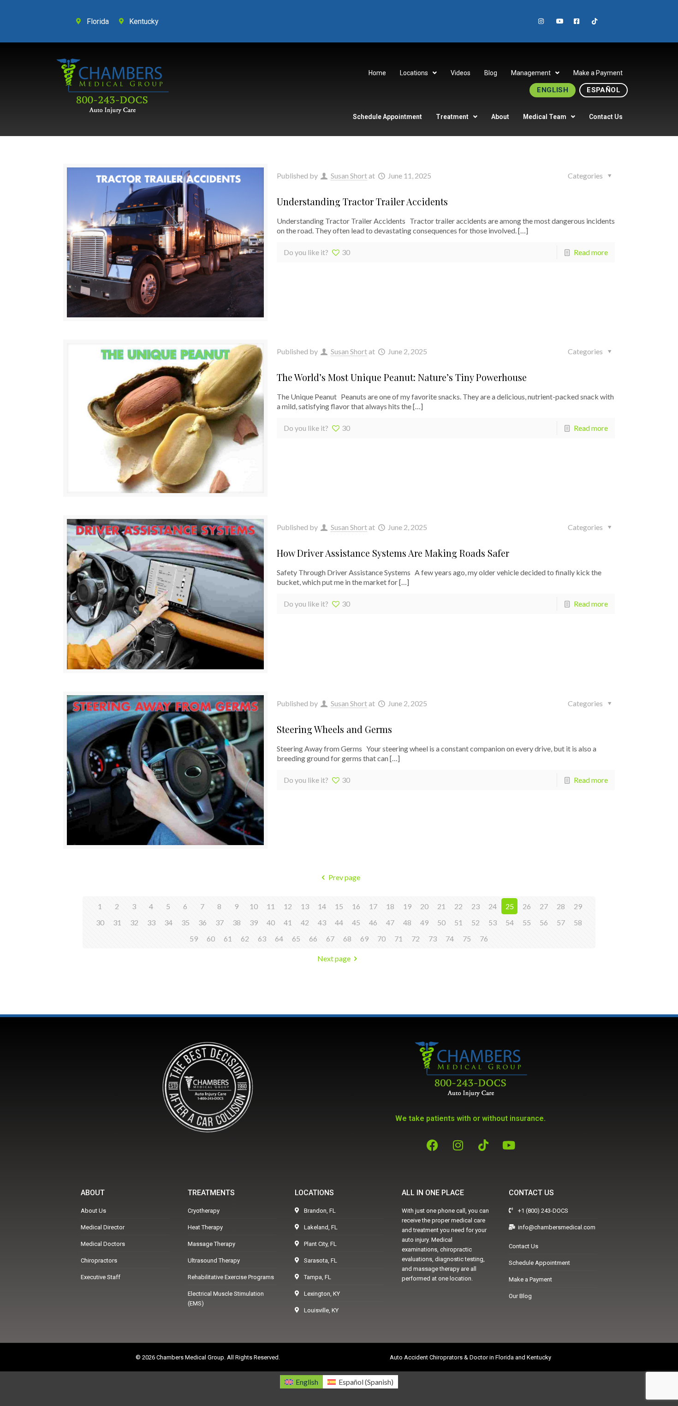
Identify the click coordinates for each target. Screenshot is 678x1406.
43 (322, 922)
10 (254, 906)
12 (288, 906)
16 (356, 906)
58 (578, 922)
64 (279, 938)
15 (339, 906)
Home (377, 73)
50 (441, 922)
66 (313, 938)
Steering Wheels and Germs (334, 729)
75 (467, 938)
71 (398, 938)
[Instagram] (458, 1145)
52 (475, 922)
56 (544, 922)
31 (117, 922)
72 (415, 938)
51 (458, 922)
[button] (418, 73)
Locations (414, 73)
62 (245, 938)
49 (424, 922)
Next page (334, 958)
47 (390, 922)
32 (134, 922)
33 (151, 922)
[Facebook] (432, 1145)
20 (424, 906)
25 (510, 906)
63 (262, 938)
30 (100, 922)
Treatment (452, 116)
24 (492, 906)
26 (527, 906)
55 (527, 922)
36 (202, 922)
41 (288, 922)
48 (407, 922)
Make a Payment (598, 73)
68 (347, 938)
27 (544, 906)
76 (484, 938)
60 (211, 938)
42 (305, 922)
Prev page (344, 877)
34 (168, 922)
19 (407, 906)
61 (228, 938)
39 (254, 922)
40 (271, 922)
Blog (490, 73)
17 (373, 906)
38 (236, 922)
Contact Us (606, 116)
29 (578, 906)
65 (296, 938)
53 (492, 922)
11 (271, 906)
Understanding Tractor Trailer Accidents (362, 201)
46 (373, 922)
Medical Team (544, 116)
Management (531, 73)
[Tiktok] (483, 1145)
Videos (460, 73)
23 (475, 906)
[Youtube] (508, 1145)
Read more (591, 252)
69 (364, 938)
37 (219, 922)
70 (381, 938)
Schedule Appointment (387, 116)
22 (458, 906)
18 (390, 906)
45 (356, 922)
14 (322, 906)
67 (330, 938)
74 (450, 938)
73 (432, 938)
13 (305, 906)
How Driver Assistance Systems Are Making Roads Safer (393, 553)
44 (339, 922)
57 (561, 922)
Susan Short (349, 175)
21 (441, 906)
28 (561, 906)
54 (510, 922)
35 (185, 922)
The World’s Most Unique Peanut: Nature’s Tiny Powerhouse (402, 377)
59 (194, 938)
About (500, 116)
